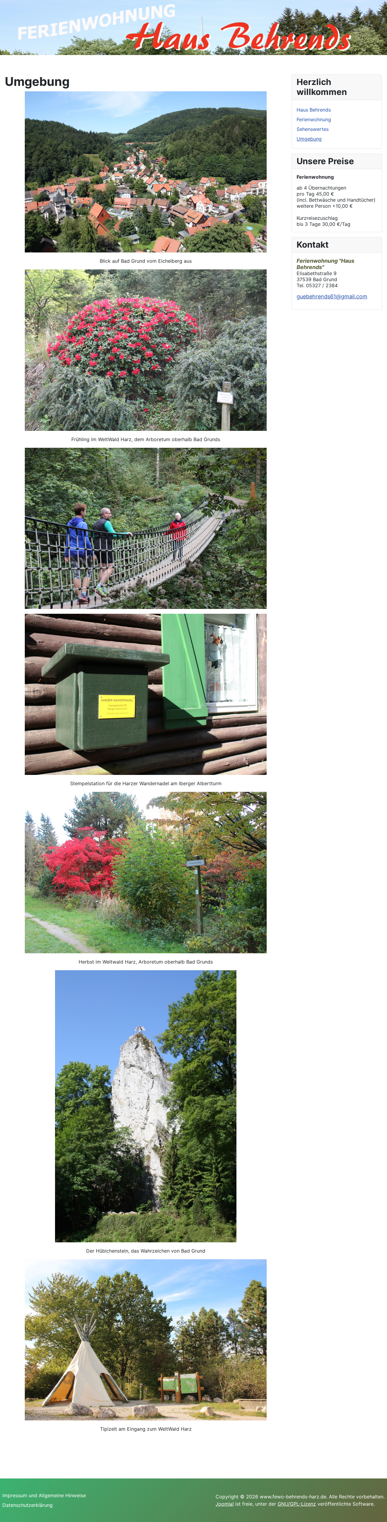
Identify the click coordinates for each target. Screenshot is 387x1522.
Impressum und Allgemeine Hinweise (44, 1495)
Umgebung (309, 139)
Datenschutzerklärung (27, 1505)
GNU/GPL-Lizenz (297, 1504)
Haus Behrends (314, 110)
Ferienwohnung (314, 119)
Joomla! (225, 1504)
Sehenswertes (313, 129)
